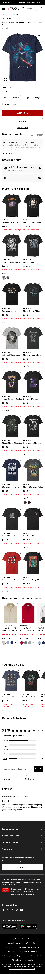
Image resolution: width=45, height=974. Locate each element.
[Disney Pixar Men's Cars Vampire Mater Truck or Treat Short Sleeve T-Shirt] (12, 205)
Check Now (30, 894)
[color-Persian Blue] (12, 642)
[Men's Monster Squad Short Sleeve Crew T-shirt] (33, 245)
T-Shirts (15, 14)
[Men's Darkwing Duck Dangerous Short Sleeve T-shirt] (12, 382)
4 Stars (5, 745)
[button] (9, 14)
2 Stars (5, 754)
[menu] (3, 8)
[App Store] (9, 926)
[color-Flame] (21, 642)
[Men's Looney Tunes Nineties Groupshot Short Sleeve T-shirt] (33, 205)
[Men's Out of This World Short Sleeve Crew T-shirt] (33, 294)
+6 (15, 643)
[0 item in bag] (41, 8)
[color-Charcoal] (25, 502)
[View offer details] (22, 168)
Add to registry (22, 127)
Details (13, 105)
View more (7, 153)
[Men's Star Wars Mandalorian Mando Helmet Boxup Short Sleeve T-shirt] (11, 680)
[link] (12, 225)
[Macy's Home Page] (12, 8)
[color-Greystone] (29, 642)
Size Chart (23, 92)
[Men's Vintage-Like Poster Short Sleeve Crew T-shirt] (33, 338)
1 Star (5, 758)
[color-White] (8, 277)
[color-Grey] (25, 642)
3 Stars (5, 749)
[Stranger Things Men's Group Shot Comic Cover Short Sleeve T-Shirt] (33, 563)
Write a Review (37, 730)
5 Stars (5, 740)
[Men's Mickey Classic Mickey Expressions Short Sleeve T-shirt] (12, 563)
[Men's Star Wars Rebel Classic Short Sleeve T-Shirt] (33, 470)
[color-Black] (4, 277)
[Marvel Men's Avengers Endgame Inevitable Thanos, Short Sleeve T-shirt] (12, 519)
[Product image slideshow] (22, 57)
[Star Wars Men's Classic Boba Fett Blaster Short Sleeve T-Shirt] (31, 680)
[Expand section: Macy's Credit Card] (22, 835)
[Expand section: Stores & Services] (22, 842)
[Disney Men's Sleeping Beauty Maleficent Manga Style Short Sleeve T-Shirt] (12, 426)
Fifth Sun (6, 18)
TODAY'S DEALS (8, 2)
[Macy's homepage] (3, 14)
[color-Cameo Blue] (8, 642)
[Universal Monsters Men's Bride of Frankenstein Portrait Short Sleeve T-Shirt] (12, 338)
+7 (33, 643)
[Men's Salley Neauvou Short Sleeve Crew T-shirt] (12, 245)
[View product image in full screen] (5, 79)
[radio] (4, 278)
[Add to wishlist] (39, 35)
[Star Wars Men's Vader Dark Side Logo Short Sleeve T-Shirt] (33, 519)
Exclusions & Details (18, 894)
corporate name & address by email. (22, 969)
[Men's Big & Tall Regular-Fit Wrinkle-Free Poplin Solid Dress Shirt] (28, 613)
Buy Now (22, 121)
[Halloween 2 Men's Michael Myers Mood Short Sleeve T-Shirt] (33, 426)
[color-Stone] (4, 642)
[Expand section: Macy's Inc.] (22, 849)
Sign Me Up (22, 867)
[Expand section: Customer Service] (22, 829)
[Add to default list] (19, 195)
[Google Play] (28, 926)
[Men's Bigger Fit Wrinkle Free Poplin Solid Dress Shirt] (10, 613)
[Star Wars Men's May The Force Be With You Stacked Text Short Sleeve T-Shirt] (12, 470)
